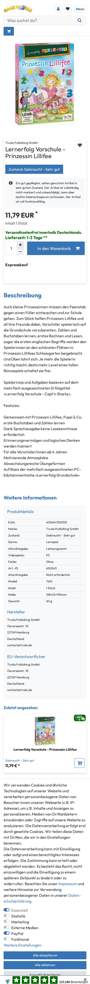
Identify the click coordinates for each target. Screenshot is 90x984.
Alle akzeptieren (45, 955)
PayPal (17, 933)
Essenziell (19, 910)
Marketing (20, 921)
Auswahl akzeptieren (45, 975)
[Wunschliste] (67, 8)
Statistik (18, 916)
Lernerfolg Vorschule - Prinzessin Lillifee (45, 749)
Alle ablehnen (45, 965)
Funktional (20, 939)
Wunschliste (80, 145)
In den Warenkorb (54, 248)
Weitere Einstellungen (22, 945)
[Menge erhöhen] (20, 245)
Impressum (67, 883)
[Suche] (79, 20)
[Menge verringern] (20, 251)
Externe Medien (24, 927)
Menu (80, 9)
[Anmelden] (58, 9)
